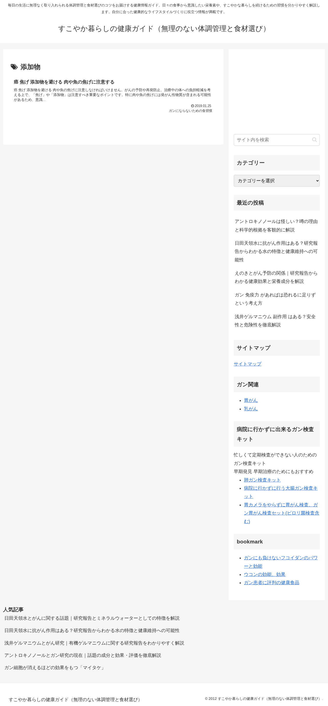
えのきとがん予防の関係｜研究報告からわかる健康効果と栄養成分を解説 (276, 277)
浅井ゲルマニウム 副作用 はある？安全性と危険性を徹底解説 (275, 320)
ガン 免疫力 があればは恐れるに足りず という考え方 (275, 299)
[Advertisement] (277, 90)
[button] (314, 140)
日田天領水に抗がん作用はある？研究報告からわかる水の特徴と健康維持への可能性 (276, 251)
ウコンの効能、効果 (264, 574)
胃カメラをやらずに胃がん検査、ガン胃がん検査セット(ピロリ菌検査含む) (281, 513)
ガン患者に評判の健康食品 (271, 582)
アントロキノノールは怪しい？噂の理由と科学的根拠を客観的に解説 (276, 225)
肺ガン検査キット (262, 480)
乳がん (251, 408)
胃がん (251, 400)
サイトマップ (247, 364)
